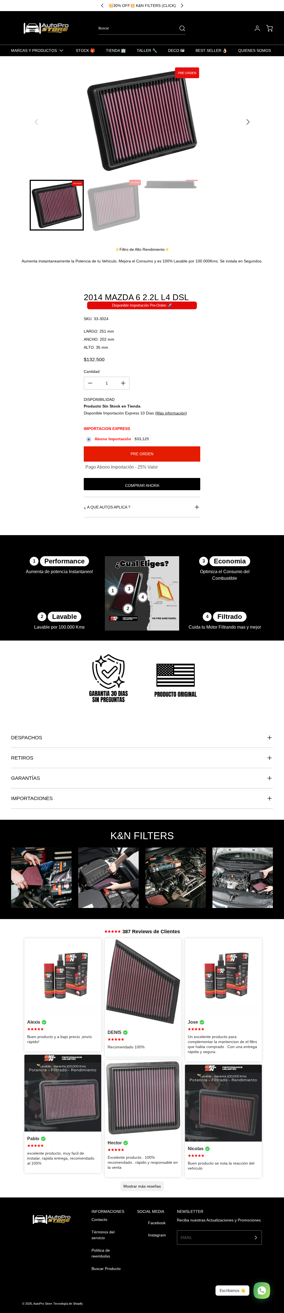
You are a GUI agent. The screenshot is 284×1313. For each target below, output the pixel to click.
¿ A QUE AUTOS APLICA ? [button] (107, 507)
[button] (248, 122)
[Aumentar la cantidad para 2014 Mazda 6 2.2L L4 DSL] (123, 383)
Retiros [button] (22, 758)
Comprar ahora (142, 485)
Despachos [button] (26, 737)
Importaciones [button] (32, 798)
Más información (171, 413)
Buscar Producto (106, 1268)
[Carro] (267, 28)
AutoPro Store (42, 1303)
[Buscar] (179, 28)
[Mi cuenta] (254, 28)
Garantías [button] (25, 778)
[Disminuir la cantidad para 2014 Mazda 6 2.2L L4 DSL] (90, 383)
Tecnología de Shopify (68, 1303)
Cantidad (92, 371)
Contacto (99, 1219)
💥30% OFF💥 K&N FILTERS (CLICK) (142, 5)
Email (186, 1237)
